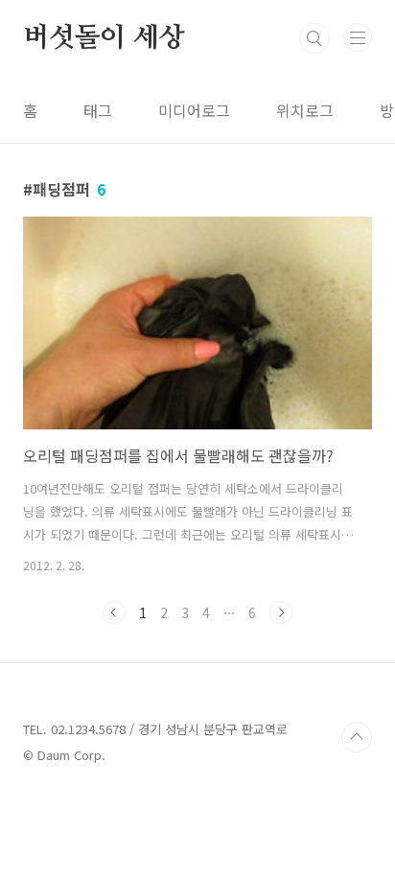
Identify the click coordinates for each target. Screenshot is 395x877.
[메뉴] (357, 37)
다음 (280, 612)
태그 (97, 110)
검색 (314, 38)
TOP (356, 737)
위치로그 (305, 110)
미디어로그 (194, 110)
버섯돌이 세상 (104, 38)
